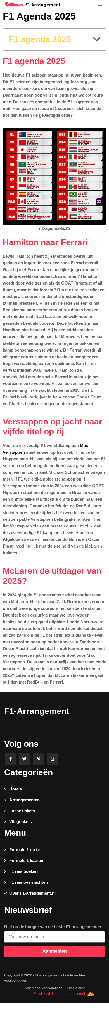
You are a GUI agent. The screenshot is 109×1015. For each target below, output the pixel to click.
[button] (96, 39)
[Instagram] (53, 759)
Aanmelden (54, 951)
